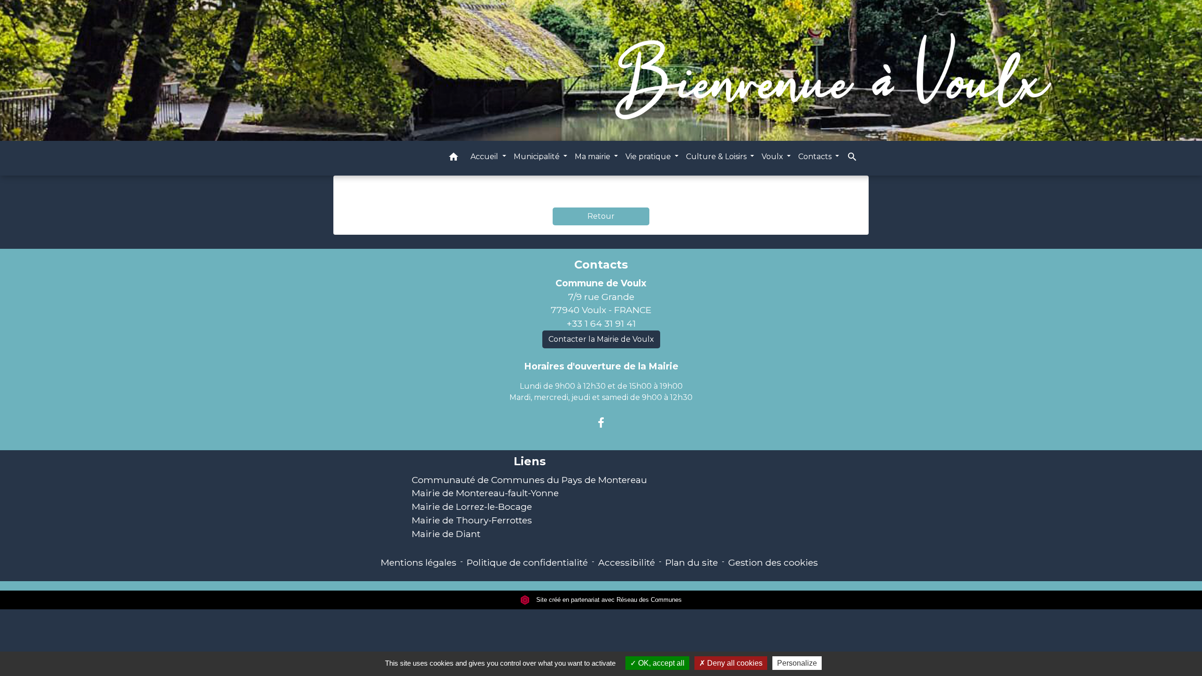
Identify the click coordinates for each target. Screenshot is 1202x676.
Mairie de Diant (446, 533)
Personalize (797, 663)
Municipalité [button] (538, 156)
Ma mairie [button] (593, 156)
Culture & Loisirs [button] (717, 156)
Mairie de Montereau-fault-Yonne (485, 493)
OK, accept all (660, 663)
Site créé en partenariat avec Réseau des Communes (608, 599)
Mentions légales (418, 562)
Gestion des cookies (773, 562)
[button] (453, 158)
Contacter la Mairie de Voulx (601, 339)
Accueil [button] (485, 156)
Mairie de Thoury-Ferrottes (472, 520)
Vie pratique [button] (649, 156)
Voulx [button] (773, 156)
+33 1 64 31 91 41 (601, 323)
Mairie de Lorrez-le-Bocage (472, 506)
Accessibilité (626, 562)
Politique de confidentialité (527, 562)
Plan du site (691, 562)
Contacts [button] (815, 156)
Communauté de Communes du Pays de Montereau (529, 479)
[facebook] (601, 423)
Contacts (601, 264)
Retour (601, 216)
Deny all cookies (734, 663)
